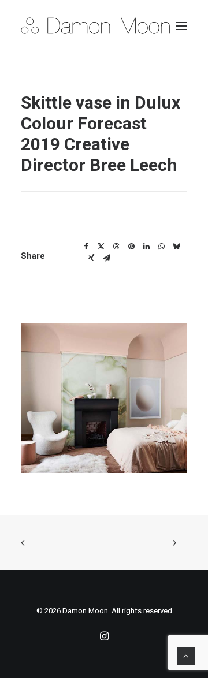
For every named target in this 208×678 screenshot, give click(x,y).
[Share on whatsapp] (161, 246)
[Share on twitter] (101, 246)
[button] (181, 25)
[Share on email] (106, 258)
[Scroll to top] (186, 655)
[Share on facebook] (86, 246)
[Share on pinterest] (131, 246)
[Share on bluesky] (176, 246)
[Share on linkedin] (146, 246)
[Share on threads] (116, 246)
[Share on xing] (91, 258)
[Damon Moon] (104, 26)
